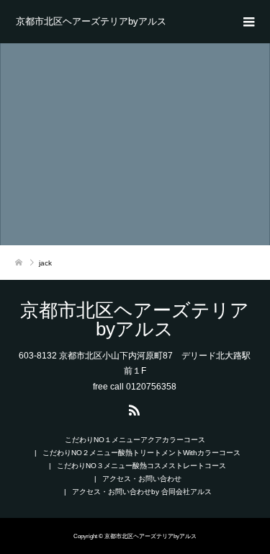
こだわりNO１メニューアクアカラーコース (135, 440)
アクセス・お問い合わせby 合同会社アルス (142, 492)
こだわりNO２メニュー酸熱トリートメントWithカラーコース (141, 453)
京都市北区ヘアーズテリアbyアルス (91, 21)
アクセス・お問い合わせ (141, 479)
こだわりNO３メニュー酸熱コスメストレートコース (141, 466)
